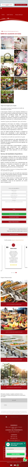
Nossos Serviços (19, 14)
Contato (3, 18)
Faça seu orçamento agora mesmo (7, 5)
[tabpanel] (13, 255)
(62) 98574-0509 (14, 438)
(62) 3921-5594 (14, 436)
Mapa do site (14, 458)
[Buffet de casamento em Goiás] (7, 42)
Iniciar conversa (16, 454)
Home (3, 14)
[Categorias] (8, 18)
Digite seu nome (14, 190)
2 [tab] (14, 272)
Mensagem (14, 200)
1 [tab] (12, 272)
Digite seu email (14, 193)
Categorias (9, 31)
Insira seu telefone (10, 449)
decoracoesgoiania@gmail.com (14, 440)
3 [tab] (16, 272)
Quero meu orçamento (14, 234)
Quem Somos (10, 14)
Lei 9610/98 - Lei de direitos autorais (15, 413)
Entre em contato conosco (21, 4)
